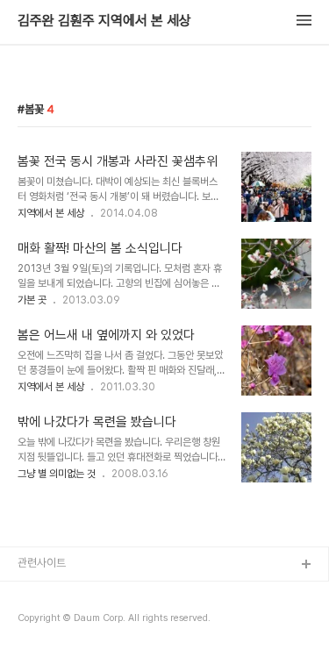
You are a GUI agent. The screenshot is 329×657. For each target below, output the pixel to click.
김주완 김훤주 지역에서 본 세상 (104, 21)
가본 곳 (32, 300)
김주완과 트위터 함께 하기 (75, 593)
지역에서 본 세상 (51, 213)
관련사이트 (42, 562)
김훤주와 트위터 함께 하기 (75, 621)
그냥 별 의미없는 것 (57, 474)
